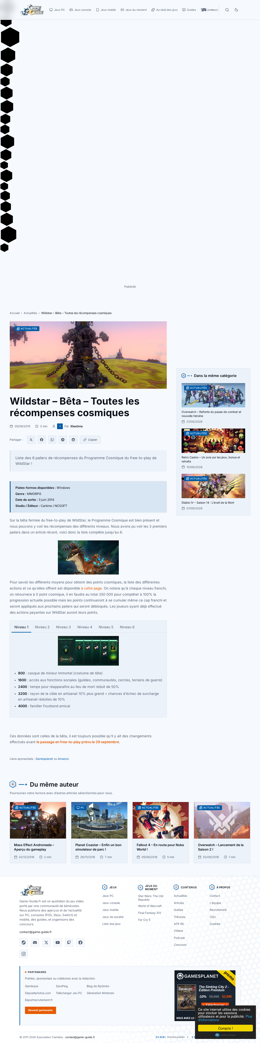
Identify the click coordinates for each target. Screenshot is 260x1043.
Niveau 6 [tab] (127, 627)
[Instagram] (24, 954)
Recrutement (218, 909)
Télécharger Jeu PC (69, 993)
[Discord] (35, 942)
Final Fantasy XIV (149, 913)
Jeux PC (108, 895)
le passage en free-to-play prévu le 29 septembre (78, 742)
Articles (179, 903)
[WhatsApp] (52, 440)
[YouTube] (58, 942)
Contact (215, 895)
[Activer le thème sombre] (236, 10)
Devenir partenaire (40, 1010)
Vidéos (178, 930)
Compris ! (225, 1028)
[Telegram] (63, 440)
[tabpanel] (88, 672)
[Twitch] (69, 942)
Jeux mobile (110, 909)
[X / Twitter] (46, 942)
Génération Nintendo (100, 993)
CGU (213, 917)
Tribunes (179, 917)
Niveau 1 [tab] (21, 627)
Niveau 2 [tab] (42, 627)
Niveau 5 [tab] (106, 627)
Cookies (215, 923)
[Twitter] (31, 440)
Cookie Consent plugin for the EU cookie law (225, 1035)
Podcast (179, 937)
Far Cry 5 (144, 919)
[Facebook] (42, 440)
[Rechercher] (227, 10)
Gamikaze (31, 986)
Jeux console (111, 903)
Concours (180, 944)
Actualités (30, 313)
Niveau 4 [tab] (84, 627)
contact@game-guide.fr (36, 932)
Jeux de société (113, 917)
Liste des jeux (111, 923)
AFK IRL (179, 923)
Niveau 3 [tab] (63, 627)
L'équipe (215, 903)
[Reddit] (73, 440)
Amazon (63, 758)
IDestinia (76, 426)
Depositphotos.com (38, 993)
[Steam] (24, 942)
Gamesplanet (44, 758)
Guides (178, 909)
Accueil (15, 313)
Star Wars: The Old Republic (150, 898)
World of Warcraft (150, 906)
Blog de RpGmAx (98, 986)
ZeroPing (62, 986)
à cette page (91, 588)
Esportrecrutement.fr (39, 1000)
